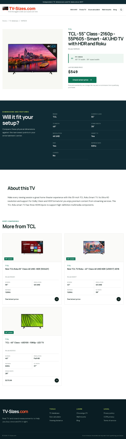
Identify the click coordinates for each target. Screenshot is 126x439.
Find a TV (82, 10)
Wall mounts (106, 10)
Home (4, 21)
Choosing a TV (82, 413)
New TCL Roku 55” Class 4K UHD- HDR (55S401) (27, 269)
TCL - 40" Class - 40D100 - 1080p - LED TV (24, 342)
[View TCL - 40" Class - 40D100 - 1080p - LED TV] (57, 380)
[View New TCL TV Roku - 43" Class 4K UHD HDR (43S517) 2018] (119, 299)
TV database (13, 21)
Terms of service (110, 420)
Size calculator (94, 10)
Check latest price (80, 80)
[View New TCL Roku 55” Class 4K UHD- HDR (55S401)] (57, 299)
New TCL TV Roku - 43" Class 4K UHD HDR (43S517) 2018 (93, 269)
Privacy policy (109, 413)
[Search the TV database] (121, 9)
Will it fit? (73, 10)
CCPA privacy (109, 417)
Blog (115, 10)
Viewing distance (56, 420)
